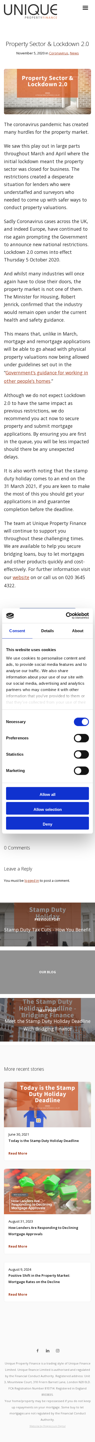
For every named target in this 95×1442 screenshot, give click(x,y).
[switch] (81, 738)
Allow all (47, 794)
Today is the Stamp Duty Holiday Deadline (43, 1140)
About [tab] (78, 631)
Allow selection (48, 809)
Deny (47, 824)
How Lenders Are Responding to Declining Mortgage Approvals (43, 1230)
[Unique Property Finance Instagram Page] (57, 1350)
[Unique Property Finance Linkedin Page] (47, 1350)
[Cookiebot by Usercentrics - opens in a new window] (67, 615)
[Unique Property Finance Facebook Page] (37, 1350)
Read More (17, 1153)
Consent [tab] (17, 631)
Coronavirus (58, 53)
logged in (32, 880)
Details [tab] (47, 631)
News (74, 53)
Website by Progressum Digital (48, 1426)
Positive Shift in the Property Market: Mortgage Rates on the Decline (39, 1278)
